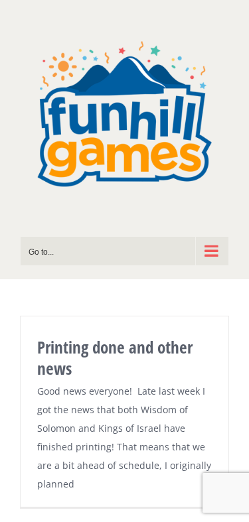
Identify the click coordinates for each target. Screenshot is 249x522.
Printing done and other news (115, 357)
